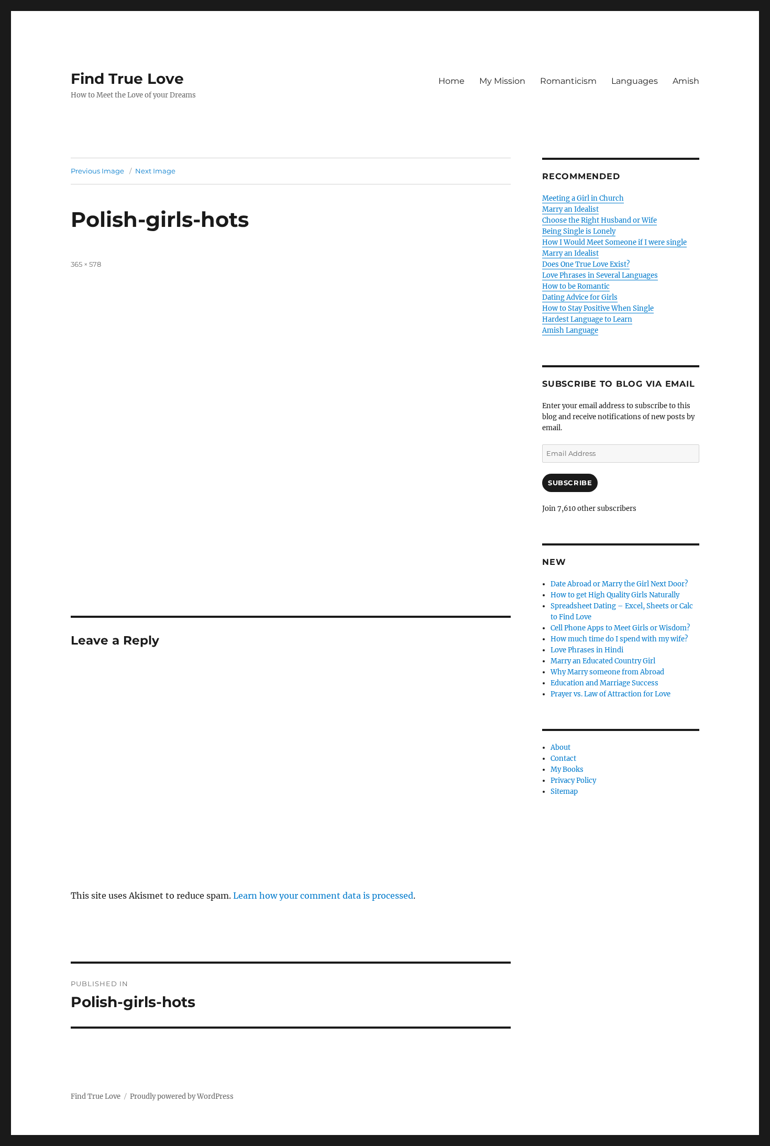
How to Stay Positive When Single (598, 308)
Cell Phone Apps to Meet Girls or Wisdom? (620, 628)
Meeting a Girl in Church (583, 198)
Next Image (155, 171)
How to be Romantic (576, 286)
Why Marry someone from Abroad (607, 672)
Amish (686, 81)
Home (451, 81)
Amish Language (570, 330)
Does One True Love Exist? (586, 264)
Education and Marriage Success (604, 683)
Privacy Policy (573, 780)
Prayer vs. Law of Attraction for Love (610, 694)
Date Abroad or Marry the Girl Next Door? (619, 584)
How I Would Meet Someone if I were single (614, 242)
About (560, 747)
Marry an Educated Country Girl (603, 661)
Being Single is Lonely (578, 231)
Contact (563, 758)
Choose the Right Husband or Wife (599, 220)
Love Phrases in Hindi (587, 650)
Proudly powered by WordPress (182, 1096)
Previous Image (97, 171)
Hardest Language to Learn (587, 319)
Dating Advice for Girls (580, 297)
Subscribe (570, 482)
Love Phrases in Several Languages (600, 275)
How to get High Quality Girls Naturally (615, 595)
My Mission (502, 81)
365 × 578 (86, 264)
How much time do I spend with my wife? (619, 639)
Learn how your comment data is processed (323, 895)
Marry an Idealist (570, 209)
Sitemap (564, 791)
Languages (634, 81)
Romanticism (568, 81)
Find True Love (127, 79)
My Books (567, 769)
